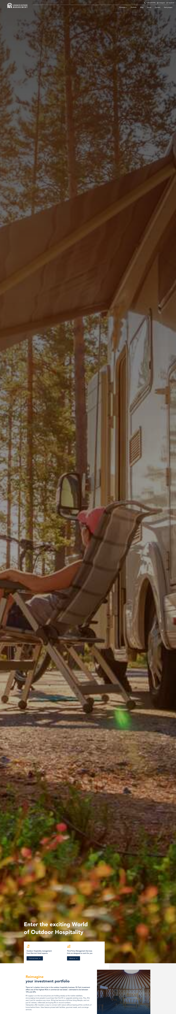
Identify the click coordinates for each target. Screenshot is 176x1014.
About (149, 7)
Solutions (122, 7)
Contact (157, 7)
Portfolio (134, 7)
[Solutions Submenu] (127, 7)
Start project (168, 7)
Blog (141, 7)
